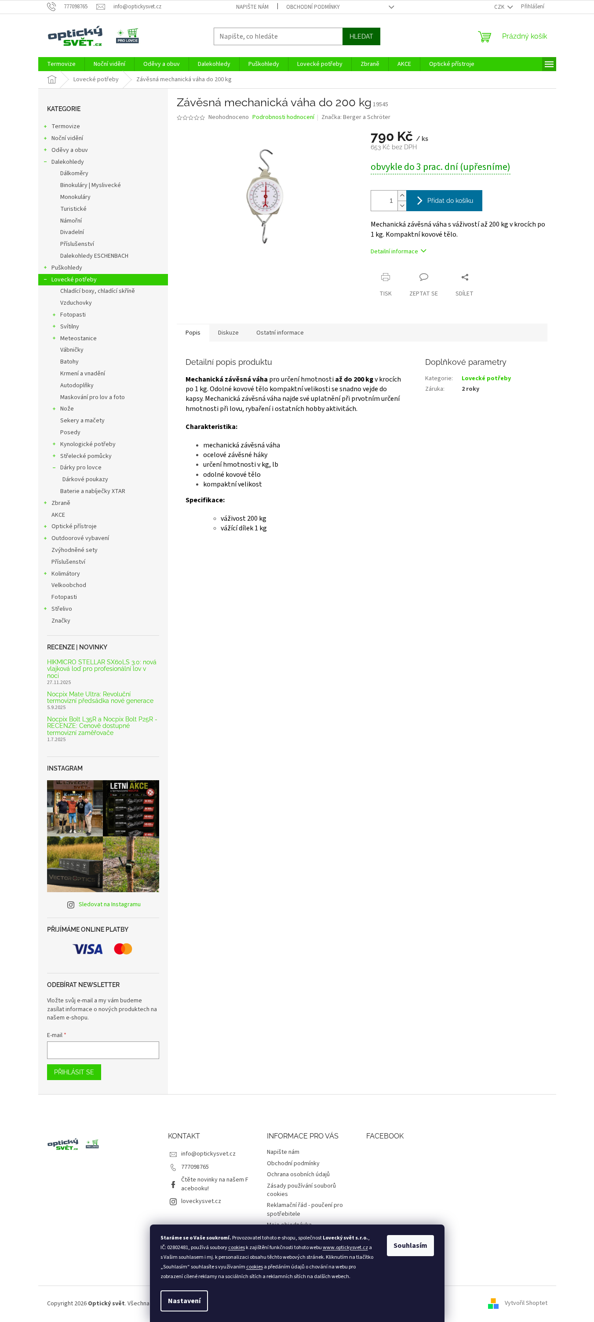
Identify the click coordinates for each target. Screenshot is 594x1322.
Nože (67, 408)
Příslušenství (77, 244)
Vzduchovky (76, 303)
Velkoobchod (68, 585)
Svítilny (69, 326)
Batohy (69, 361)
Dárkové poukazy (85, 479)
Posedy (70, 432)
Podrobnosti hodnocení (283, 117)
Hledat (361, 36)
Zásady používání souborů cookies (301, 1190)
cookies (236, 1247)
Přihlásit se (74, 1072)
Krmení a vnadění (82, 373)
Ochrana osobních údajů (298, 1174)
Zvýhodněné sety (74, 550)
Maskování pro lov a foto (92, 397)
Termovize (65, 126)
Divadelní (72, 232)
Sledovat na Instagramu (110, 904)
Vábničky (72, 350)
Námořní (71, 220)
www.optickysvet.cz (345, 1247)
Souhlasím (410, 1245)
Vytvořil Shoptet (526, 1303)
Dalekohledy (67, 162)
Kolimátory (65, 573)
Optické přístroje (74, 526)
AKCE (58, 515)
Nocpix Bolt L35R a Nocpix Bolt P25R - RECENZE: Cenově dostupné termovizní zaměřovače (102, 726)
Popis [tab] (193, 332)
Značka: (355, 117)
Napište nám (252, 7)
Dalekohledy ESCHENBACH (94, 256)
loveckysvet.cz (201, 1201)
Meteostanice (78, 338)
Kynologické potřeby (88, 444)
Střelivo (61, 609)
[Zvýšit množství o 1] (401, 196)
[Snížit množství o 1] (401, 206)
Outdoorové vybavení (80, 538)
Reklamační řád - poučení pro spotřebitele (305, 1209)
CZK (500, 7)
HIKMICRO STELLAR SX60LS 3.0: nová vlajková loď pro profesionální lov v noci (102, 669)
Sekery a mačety (82, 420)
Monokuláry (75, 197)
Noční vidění (67, 138)
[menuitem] (61, 64)
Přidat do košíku (450, 200)
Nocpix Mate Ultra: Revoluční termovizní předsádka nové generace (100, 697)
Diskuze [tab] (228, 332)
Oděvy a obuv (69, 150)
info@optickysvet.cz (208, 1153)
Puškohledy (66, 267)
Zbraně (60, 503)
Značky (60, 620)
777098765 (195, 1167)
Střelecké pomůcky (86, 456)
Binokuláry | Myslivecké (90, 185)
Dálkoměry (74, 173)
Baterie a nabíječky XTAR (92, 491)
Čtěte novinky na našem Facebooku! (214, 1183)
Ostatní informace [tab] (280, 332)
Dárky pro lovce (81, 467)
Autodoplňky (77, 385)
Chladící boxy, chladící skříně (97, 291)
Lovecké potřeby (74, 279)
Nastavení (184, 1301)
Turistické (73, 209)
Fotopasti (73, 314)
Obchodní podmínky (313, 7)
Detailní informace (394, 251)
